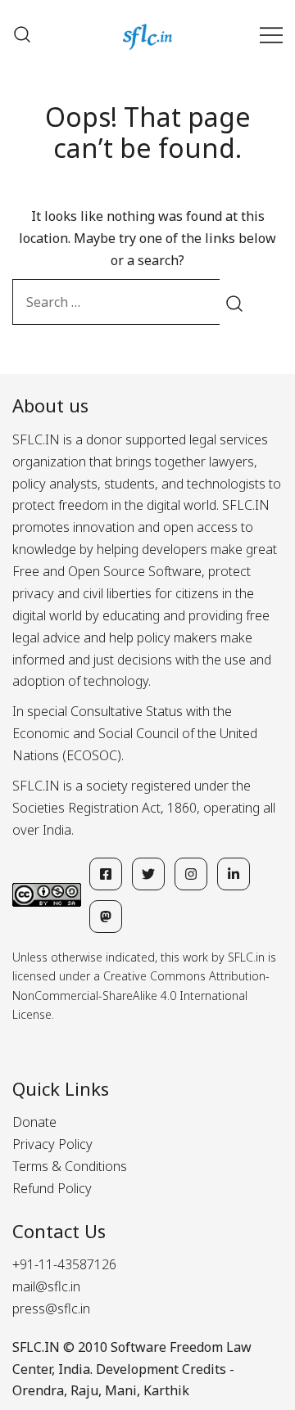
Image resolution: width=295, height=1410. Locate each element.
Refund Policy (52, 1188)
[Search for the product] (234, 302)
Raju (84, 1390)
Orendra (38, 1390)
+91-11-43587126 (64, 1264)
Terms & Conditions (69, 1166)
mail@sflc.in (46, 1286)
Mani (121, 1390)
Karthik (166, 1390)
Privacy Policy (52, 1144)
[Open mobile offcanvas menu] (271, 35)
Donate (34, 1122)
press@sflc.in (51, 1309)
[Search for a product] (22, 34)
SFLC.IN (36, 1347)
